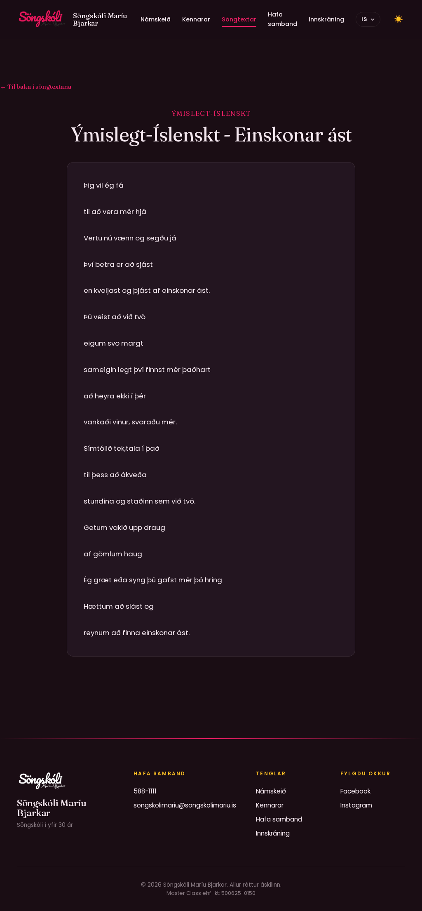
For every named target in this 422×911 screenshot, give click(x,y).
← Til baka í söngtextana (35, 86)
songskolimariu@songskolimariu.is (185, 805)
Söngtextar (239, 19)
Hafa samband (282, 19)
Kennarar (196, 19)
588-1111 (145, 791)
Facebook (355, 791)
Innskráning (326, 19)
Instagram (356, 805)
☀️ (398, 19)
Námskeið (156, 19)
